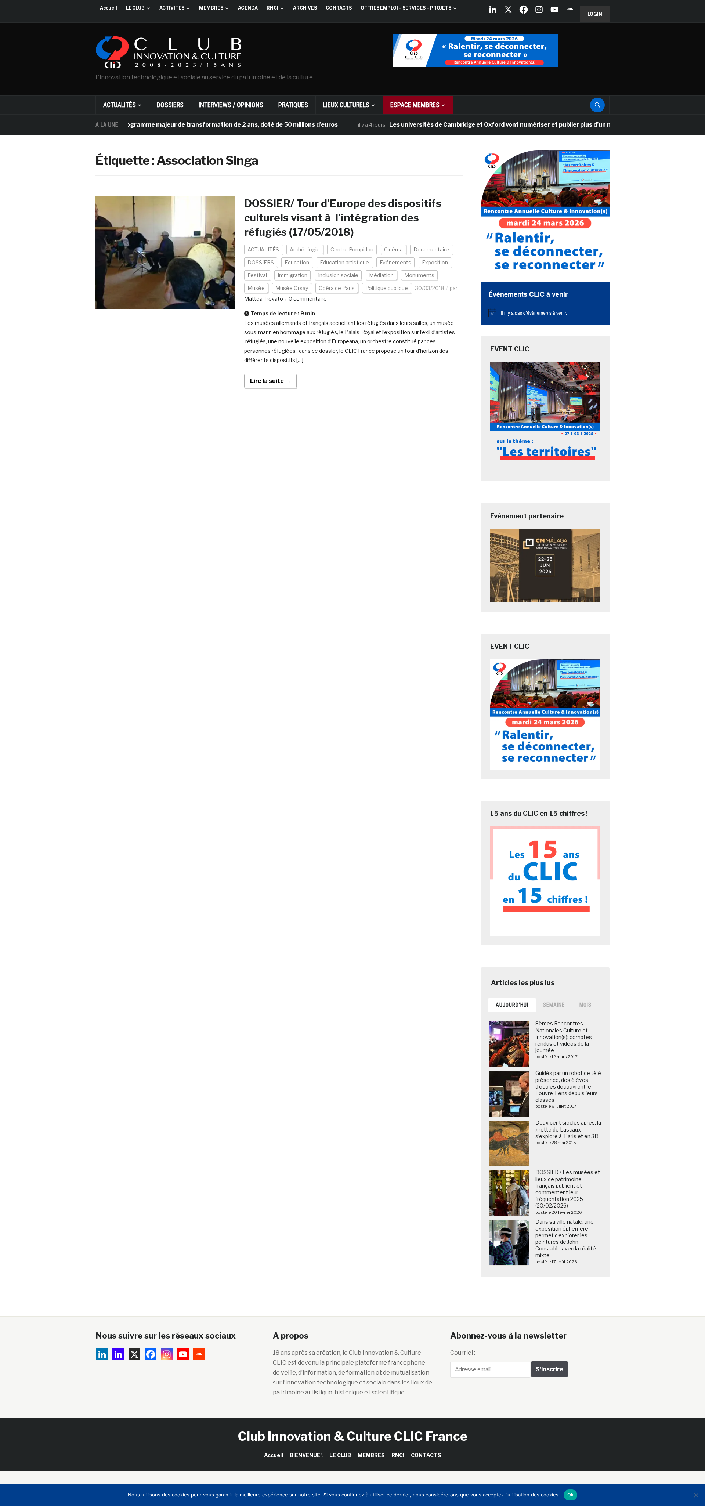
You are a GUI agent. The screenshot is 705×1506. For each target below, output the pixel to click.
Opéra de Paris (337, 288)
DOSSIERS (170, 105)
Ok (570, 1495)
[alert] (545, 312)
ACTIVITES (171, 8)
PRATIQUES (293, 105)
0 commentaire (308, 299)
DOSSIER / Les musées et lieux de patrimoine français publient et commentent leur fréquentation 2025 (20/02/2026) (567, 1189)
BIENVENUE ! (306, 1455)
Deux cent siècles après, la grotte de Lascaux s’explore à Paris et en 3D (568, 1129)
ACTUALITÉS (119, 105)
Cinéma (393, 249)
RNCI (272, 8)
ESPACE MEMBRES (415, 105)
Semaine (554, 1005)
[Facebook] (523, 9)
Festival (257, 275)
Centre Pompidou (351, 249)
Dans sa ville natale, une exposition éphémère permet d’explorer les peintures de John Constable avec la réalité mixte (565, 1238)
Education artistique (344, 262)
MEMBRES (211, 8)
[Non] (695, 1495)
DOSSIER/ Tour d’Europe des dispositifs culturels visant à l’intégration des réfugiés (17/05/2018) (342, 217)
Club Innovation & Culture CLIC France (352, 1436)
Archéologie (305, 249)
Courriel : (462, 1352)
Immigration (292, 275)
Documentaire (431, 249)
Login (595, 14)
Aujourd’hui (512, 1005)
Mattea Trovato (263, 299)
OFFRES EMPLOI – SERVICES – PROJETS (406, 8)
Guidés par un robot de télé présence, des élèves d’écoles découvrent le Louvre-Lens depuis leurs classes (568, 1086)
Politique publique (386, 288)
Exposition (435, 262)
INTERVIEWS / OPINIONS (231, 105)
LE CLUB (135, 8)
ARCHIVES (305, 8)
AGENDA (248, 8)
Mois (585, 1005)
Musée (256, 288)
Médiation (381, 275)
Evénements (395, 262)
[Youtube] (554, 9)
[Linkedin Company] (492, 9)
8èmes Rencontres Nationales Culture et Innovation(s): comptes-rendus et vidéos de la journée (564, 1036)
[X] (508, 9)
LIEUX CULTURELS (346, 105)
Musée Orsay (291, 288)
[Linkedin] (118, 1354)
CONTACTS (339, 8)
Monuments (419, 275)
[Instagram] (539, 9)
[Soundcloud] (569, 9)
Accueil (108, 8)
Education (297, 262)
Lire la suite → (270, 380)
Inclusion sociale (338, 275)
